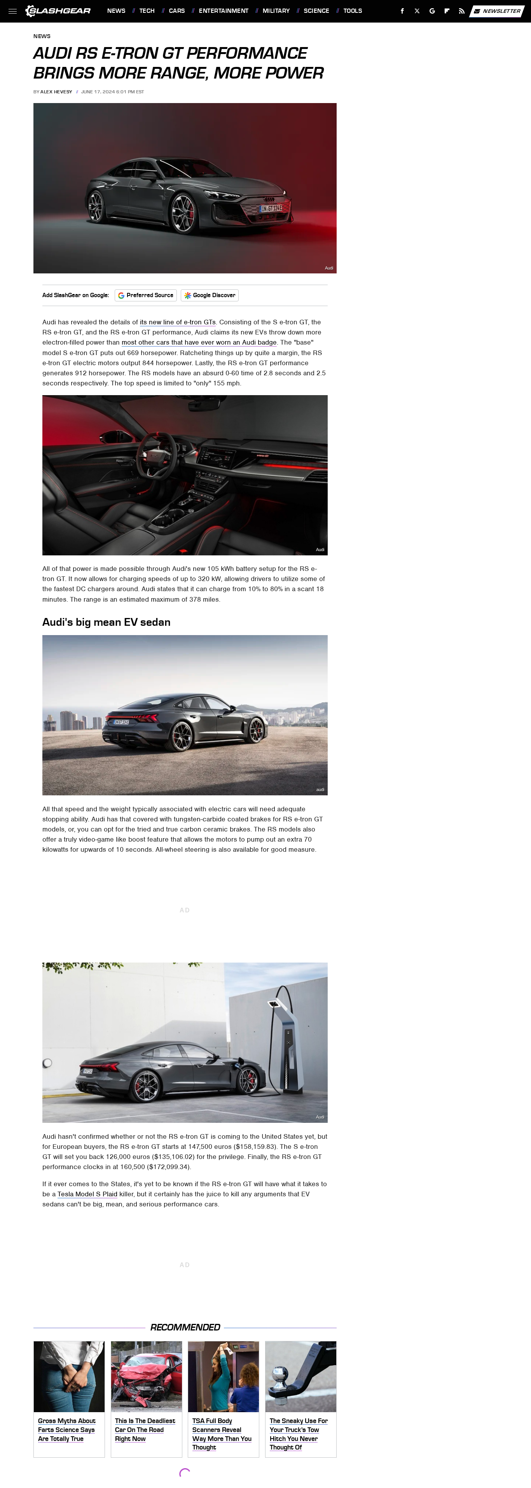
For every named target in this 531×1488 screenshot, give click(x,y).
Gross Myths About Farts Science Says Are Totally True (67, 1429)
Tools (353, 10)
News (116, 10)
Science (316, 10)
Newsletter (501, 11)
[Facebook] (402, 11)
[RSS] (462, 11)
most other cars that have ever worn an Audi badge (199, 342)
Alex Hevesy (56, 92)
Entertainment (223, 10)
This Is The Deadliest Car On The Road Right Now (145, 1429)
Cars (177, 10)
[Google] (432, 11)
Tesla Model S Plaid (87, 1194)
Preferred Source (150, 295)
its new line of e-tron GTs (178, 322)
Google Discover (214, 295)
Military (276, 10)
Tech (147, 10)
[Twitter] (417, 11)
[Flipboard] (447, 11)
